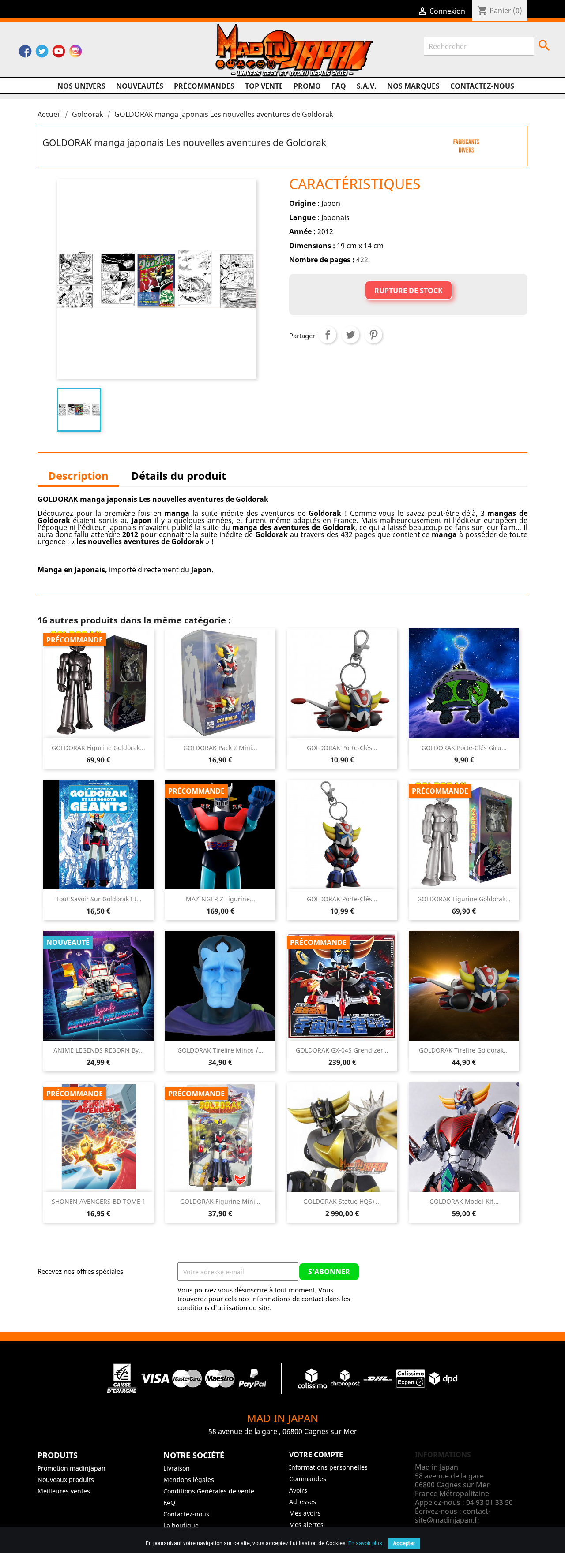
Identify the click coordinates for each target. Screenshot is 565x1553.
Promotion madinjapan (71, 1468)
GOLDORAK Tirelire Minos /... (220, 1050)
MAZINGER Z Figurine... (220, 899)
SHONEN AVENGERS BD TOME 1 (99, 1201)
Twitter (42, 53)
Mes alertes (306, 1524)
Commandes (307, 1479)
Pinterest (373, 334)
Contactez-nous (482, 86)
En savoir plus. (366, 1543)
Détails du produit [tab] (178, 475)
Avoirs (298, 1490)
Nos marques (413, 86)
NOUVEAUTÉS (139, 86)
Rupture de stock (408, 290)
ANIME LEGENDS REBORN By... (98, 1050)
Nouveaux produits (66, 1479)
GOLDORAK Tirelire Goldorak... (464, 1050)
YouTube (58, 53)
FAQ (338, 86)
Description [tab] (78, 475)
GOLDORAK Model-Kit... (464, 1201)
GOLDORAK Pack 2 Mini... (220, 747)
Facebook (25, 53)
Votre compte (316, 1455)
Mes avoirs (305, 1513)
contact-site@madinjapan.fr (452, 1515)
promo (307, 86)
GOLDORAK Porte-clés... (342, 747)
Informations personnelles (328, 1467)
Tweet (350, 334)
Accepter (404, 1543)
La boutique (181, 1525)
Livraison (176, 1468)
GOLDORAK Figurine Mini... (220, 1201)
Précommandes (204, 86)
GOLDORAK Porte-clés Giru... (464, 747)
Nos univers (81, 86)
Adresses (302, 1501)
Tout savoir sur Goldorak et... (99, 899)
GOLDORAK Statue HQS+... (342, 1201)
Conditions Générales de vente (208, 1491)
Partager (327, 334)
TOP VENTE (264, 86)
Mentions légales (188, 1479)
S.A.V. (367, 86)
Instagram (75, 53)
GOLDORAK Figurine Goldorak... (98, 747)
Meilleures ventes (64, 1491)
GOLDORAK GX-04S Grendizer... (342, 1050)
